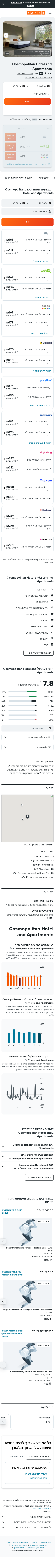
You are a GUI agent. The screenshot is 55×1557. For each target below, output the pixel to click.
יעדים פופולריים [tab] (16, 1456)
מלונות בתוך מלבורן (38, 1478)
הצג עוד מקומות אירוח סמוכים (11, 1211)
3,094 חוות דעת (25, 73)
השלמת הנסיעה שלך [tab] (39, 1456)
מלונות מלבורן (19, 1548)
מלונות (34, 1542)
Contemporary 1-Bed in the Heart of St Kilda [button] (31, 1371)
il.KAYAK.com (46, 1542)
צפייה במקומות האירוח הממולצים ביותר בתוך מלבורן (12, 1333)
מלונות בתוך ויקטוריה (19, 1545)
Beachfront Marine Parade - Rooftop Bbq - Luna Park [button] (29, 1249)
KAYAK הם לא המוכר (40, 1516)
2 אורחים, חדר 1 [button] (41, 93)
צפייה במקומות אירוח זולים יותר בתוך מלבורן (11, 1273)
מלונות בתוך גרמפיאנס (36, 1548)
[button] (3, 4)
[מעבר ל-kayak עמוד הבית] (36, 13)
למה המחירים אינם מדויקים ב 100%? (32, 1527)
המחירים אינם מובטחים (42, 1508)
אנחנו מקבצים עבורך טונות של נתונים (32, 1522)
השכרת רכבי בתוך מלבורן (36, 1474)
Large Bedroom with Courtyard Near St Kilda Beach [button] (27, 1309)
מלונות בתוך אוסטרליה (38, 1545)
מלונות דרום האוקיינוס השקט (18, 1542)
